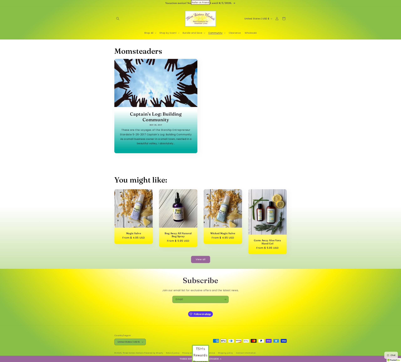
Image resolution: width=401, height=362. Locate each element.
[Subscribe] (225, 299)
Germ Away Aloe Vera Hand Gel (267, 242)
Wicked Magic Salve (222, 233)
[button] (117, 18)
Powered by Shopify (153, 353)
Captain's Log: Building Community (156, 116)
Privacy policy (189, 353)
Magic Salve (133, 233)
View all (201, 259)
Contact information (246, 353)
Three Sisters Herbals (133, 353)
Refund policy (172, 353)
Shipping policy (225, 353)
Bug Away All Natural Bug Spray (178, 235)
